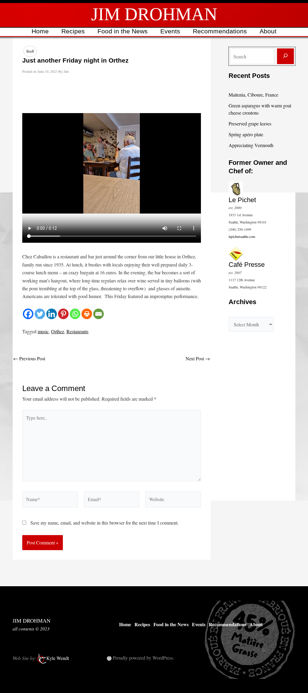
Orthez (57, 331)
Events (170, 31)
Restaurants (77, 331)
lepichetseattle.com (242, 236)
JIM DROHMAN (154, 14)
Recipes (73, 31)
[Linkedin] (51, 314)
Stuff (30, 51)
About (268, 31)
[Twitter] (40, 314)
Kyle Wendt (57, 658)
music (43, 331)
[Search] (285, 56)
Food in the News (122, 31)
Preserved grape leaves (250, 123)
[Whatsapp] (75, 314)
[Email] (98, 314)
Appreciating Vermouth (251, 145)
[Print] (87, 314)
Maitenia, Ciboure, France (253, 94)
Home (40, 31)
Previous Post (29, 358)
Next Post (198, 358)
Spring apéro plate (246, 134)
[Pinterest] (63, 314)
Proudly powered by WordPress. (143, 657)
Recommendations (220, 31)
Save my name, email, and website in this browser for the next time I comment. (104, 522)
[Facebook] (28, 314)
